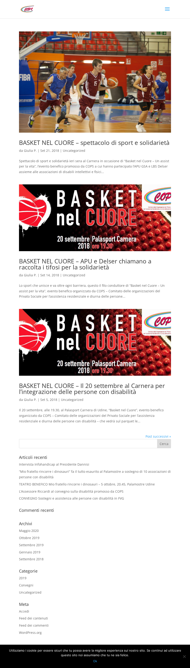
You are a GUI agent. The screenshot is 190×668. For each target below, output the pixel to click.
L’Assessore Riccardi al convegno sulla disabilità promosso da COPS (71, 491)
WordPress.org (30, 632)
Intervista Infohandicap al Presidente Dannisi (54, 464)
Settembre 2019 (31, 545)
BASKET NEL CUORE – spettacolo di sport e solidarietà (94, 142)
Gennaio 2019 (29, 552)
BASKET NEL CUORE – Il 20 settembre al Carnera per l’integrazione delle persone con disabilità (92, 388)
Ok (95, 661)
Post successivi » (158, 436)
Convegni (26, 585)
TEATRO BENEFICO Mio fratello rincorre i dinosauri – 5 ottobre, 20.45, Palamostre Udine (87, 484)
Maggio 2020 (29, 530)
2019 (22, 578)
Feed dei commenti (34, 625)
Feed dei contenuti (33, 618)
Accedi (24, 611)
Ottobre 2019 (29, 538)
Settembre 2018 (31, 559)
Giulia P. (30, 150)
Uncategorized (74, 150)
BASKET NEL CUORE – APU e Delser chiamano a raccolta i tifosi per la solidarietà (85, 264)
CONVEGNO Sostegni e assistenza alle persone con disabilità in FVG (71, 498)
